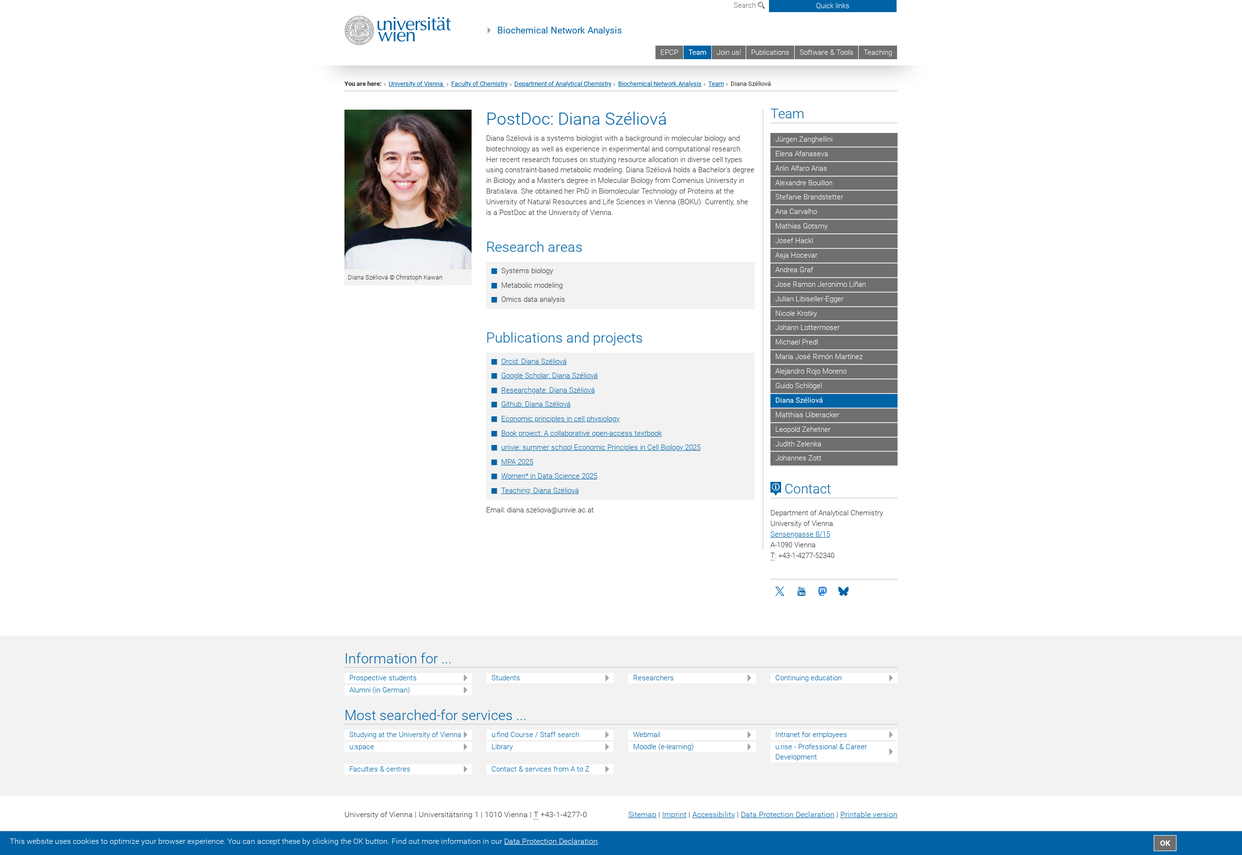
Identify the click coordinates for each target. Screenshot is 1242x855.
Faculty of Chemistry (479, 83)
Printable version (869, 814)
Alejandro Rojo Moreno (811, 371)
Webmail (646, 734)
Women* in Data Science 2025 (549, 476)
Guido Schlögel (798, 385)
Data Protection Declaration (787, 814)
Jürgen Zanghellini (804, 139)
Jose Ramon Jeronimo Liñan (820, 284)
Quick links (833, 5)
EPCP (669, 52)
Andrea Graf (794, 269)
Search (746, 5)
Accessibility (713, 814)
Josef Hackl (794, 240)
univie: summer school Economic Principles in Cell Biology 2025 (601, 447)
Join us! (729, 52)
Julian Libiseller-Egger (809, 299)
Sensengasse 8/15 (800, 534)
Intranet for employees (811, 734)
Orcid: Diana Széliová (534, 361)
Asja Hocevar (796, 255)
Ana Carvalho (796, 211)
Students (505, 678)
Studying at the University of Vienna (405, 734)
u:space (361, 746)
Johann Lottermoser (807, 327)
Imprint (674, 814)
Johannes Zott (798, 458)
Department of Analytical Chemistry (562, 83)
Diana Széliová (799, 400)
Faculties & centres (379, 769)
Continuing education (808, 678)
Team (697, 52)
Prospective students (383, 678)
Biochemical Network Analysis (559, 30)
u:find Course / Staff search (535, 734)
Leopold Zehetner (803, 429)
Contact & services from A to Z (540, 769)
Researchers (653, 678)
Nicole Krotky (796, 313)
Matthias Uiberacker (807, 415)
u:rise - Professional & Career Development (821, 751)
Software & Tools (826, 52)
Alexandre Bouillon (804, 183)
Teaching (878, 52)
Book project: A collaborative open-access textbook (581, 433)
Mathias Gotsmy (801, 226)
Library (502, 746)
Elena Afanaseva (801, 153)
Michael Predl (796, 342)
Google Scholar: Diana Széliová (549, 375)
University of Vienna (416, 83)
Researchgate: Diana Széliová (548, 390)
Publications (770, 52)
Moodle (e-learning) (663, 746)
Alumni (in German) (379, 690)
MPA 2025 (517, 462)
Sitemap (642, 814)
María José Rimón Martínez (819, 356)
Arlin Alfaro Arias (801, 168)
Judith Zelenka (798, 444)
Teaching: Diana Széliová (540, 490)
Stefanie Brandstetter (809, 197)
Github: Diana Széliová (536, 404)
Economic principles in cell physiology (560, 418)
